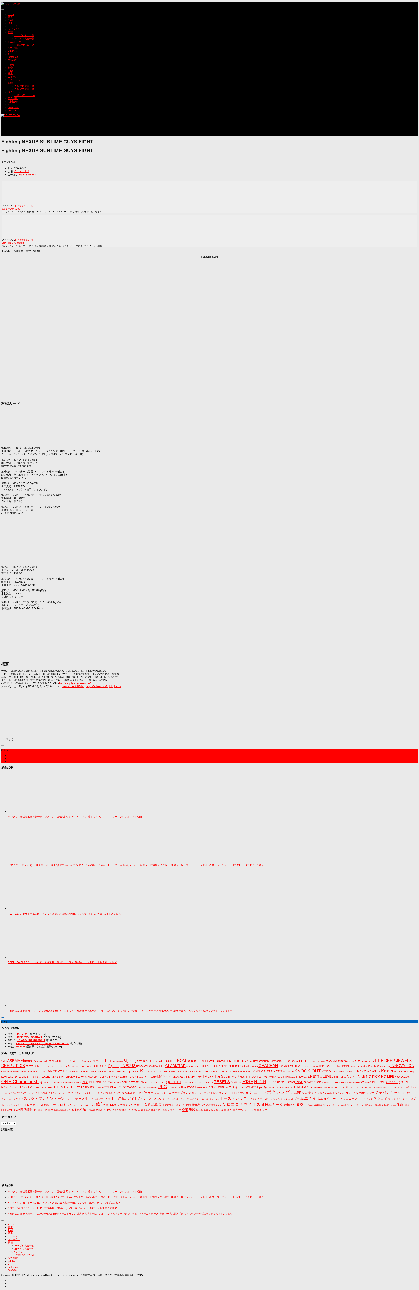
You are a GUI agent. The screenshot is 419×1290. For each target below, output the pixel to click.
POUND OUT (115, 1082)
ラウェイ (380, 1099)
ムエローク (350, 1098)
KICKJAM (228, 1072)
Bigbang (130, 1061)
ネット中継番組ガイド (121, 1098)
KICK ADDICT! (185, 1072)
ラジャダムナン (11, 1105)
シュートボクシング (269, 1092)
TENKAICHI (27, 1087)
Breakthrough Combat (266, 1060)
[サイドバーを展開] (2, 745)
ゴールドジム (233, 1093)
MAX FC (153, 1077)
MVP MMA (272, 1077)
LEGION (71, 1076)
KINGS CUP (288, 1072)
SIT (362, 1082)
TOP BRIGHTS (85, 1087)
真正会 (144, 1110)
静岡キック (260, 1110)
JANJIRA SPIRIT (74, 1072)
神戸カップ (175, 1110)
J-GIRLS (42, 1071)
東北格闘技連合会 (389, 1105)
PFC (85, 1082)
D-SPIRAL (350, 1061)
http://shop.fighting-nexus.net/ (75, 683)
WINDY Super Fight (258, 1087)
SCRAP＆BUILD (353, 1082)
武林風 (100, 1110)
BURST (283, 1061)
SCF (318, 1082)
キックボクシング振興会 (102, 1093)
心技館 (209, 1105)
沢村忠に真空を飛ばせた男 (119, 1110)
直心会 (137, 1110)
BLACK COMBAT (152, 1061)
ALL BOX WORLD (72, 1061)
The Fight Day (46, 1087)
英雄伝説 (199, 1110)
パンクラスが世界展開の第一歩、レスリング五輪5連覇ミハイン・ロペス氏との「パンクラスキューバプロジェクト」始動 (75, 816)
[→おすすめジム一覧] (24, 206)
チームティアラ (97, 1099)
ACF (44, 1060)
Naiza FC (280, 1077)
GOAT (245, 1066)
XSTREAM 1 (300, 1087)
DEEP (378, 1060)
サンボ (244, 1092)
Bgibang (119, 1061)
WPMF (287, 1087)
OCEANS (405, 1077)
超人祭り (215, 1110)
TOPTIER (99, 1087)
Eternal (71, 1066)
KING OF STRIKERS (267, 1071)
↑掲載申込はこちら (24, 44)
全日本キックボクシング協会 (124, 1104)
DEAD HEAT (366, 1061)
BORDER (191, 1061)
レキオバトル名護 (38, 1104)
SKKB (367, 1082)
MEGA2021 (178, 1077)
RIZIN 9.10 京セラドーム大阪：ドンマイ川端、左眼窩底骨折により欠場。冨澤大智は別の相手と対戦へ (64, 913)
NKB (361, 1076)
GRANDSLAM (286, 1066)
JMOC (135, 1071)
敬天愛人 (217, 1105)
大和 (188, 1105)
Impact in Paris (366, 1066)
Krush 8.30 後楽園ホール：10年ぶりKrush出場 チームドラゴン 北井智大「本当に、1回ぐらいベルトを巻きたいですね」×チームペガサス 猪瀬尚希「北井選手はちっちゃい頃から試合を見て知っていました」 (121, 1010)
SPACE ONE (378, 1082)
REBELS (222, 1081)
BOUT (200, 1060)
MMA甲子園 (196, 1076)
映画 (375, 1105)
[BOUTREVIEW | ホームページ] (10, 3)
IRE (22, 1071)
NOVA (397, 1077)
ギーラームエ (150, 1092)
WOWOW (280, 1087)
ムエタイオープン (329, 1098)
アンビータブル (83, 1093)
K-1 (143, 1070)
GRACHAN (268, 1065)
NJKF (351, 1076)
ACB (39, 1061)
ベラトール (199, 1099)
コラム (195, 1093)
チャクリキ (83, 1098)
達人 (229, 1110)
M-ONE (133, 1076)
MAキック (164, 1076)
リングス (22, 1105)
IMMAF (346, 1066)
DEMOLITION (41, 1066)
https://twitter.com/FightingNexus (103, 686)
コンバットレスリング (213, 1092)
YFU (311, 1087)
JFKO (86, 1071)
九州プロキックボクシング (84, 1105)
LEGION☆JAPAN (84, 1077)
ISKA (27, 1071)
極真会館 (79, 1110)
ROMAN (290, 1082)
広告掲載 (13, 47)
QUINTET (173, 1082)
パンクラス (150, 1098)
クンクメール (165, 1093)
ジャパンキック (388, 1092)
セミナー (69, 1099)
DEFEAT (29, 1066)
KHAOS (174, 1071)
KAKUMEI (163, 1072)
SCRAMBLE (326, 1082)
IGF (339, 1066)
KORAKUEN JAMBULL (343, 1072)
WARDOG (209, 1087)
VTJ (193, 1087)
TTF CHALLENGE (115, 1087)
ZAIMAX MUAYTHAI (332, 1087)
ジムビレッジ (15, 41)
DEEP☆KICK (13, 1065)
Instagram (13, 56)
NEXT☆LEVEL (322, 1076)
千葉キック (179, 1105)
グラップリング (181, 1092)
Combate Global (318, 1061)
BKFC (139, 1061)
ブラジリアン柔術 (186, 1099)
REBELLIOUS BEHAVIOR (202, 1082)
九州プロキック (61, 1104)
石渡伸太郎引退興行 (158, 1110)
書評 (379, 1105)
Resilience (236, 1082)
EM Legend (54, 1066)
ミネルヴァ (292, 1098)
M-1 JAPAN (112, 1077)
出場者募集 (152, 1104)
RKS (269, 1082)
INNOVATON (6, 1072)
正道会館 (91, 1110)
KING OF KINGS (245, 1072)
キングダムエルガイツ (127, 1092)
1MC (4, 1061)
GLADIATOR (175, 1066)
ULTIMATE (172, 1087)
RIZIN (260, 1081)
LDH (4, 1076)
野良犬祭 (238, 1110)
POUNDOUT (102, 1082)
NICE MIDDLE (340, 1077)
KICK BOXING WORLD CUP (208, 1071)
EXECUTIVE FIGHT (83, 1066)
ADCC (52, 1061)
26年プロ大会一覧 (24, 35)
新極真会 (290, 1104)
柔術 (400, 1104)
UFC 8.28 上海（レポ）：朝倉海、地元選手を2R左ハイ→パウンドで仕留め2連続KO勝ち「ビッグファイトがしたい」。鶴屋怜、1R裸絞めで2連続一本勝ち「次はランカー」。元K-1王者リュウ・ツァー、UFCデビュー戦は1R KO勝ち (136, 865)
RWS (299, 1082)
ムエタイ (308, 1098)
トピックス (14, 29)
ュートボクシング (365, 1099)
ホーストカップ (233, 1098)
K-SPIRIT (153, 1071)
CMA (296, 1061)
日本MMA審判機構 (314, 1105)
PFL (92, 1082)
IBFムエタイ (331, 1066)
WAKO (199, 1087)
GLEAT (206, 1066)
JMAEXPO (95, 1071)
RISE (247, 1081)
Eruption (63, 1066)
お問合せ (13, 51)
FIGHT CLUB (100, 1066)
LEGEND (12, 1076)
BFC (114, 1061)
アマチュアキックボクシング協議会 (32, 1093)
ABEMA (13, 1060)
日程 (10, 32)
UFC (162, 1086)
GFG (162, 1066)
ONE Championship (21, 1081)
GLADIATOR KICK (193, 1066)
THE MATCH (63, 1087)
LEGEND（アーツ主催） (29, 1077)
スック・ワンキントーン (44, 1099)
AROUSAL (87, 1061)
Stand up (393, 1082)
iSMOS (33, 1072)
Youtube (12, 59)
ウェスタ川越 (21, 171)
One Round (47, 1082)
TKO (74, 1087)
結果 (10, 23)
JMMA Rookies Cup (121, 1072)
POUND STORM (130, 1082)
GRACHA (254, 1066)
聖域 (192, 1110)
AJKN (58, 1061)
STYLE (15, 1087)
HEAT (298, 1066)
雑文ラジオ (248, 1110)
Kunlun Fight (408, 1071)
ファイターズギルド (170, 1099)
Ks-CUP (397, 1072)
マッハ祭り (265, 1099)
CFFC (291, 1061)
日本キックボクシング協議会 (334, 1105)
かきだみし (369, 1087)
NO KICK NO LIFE (380, 1076)
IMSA (376, 1066)
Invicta (15, 1071)
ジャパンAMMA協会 (324, 1093)
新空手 (301, 1104)
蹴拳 (223, 1110)
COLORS (305, 1060)
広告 (203, 1105)
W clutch (242, 1087)
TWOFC (131, 1087)
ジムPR (295, 1092)
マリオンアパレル (277, 1099)
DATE (357, 1061)
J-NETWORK (57, 1071)
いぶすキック (356, 1087)
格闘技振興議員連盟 (62, 1110)
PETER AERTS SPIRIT (72, 1082)
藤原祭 (207, 1110)
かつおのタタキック (382, 1087)
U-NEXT (141, 1087)
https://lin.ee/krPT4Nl (73, 686)
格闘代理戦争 (26, 1110)
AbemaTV (28, 1060)
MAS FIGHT (144, 1077)
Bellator (105, 1060)
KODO (326, 1071)
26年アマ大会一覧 (24, 38)
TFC (38, 1087)
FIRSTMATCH (142, 1066)
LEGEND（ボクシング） (53, 1077)
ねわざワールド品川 (401, 1087)
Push (10, 20)
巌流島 (195, 1104)
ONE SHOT (57, 1082)
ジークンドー (409, 1093)
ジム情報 (307, 1092)
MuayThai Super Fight (221, 1076)
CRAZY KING (331, 1061)
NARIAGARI (291, 1077)
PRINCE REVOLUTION (155, 1082)
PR (142, 1082)
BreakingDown (244, 1061)
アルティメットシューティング (62, 1093)
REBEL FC (187, 1082)
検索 (10, 17)
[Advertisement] (60, 128)
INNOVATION (402, 1065)
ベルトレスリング (212, 1099)
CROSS (342, 1061)
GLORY (215, 1066)
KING (235, 1072)
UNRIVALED (184, 1087)
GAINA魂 (154, 1066)
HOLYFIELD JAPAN (311, 1066)
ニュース (13, 26)
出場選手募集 (168, 1105)
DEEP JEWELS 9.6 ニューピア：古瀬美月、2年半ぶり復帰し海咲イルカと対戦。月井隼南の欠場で (62, 962)
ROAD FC (278, 1082)
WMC (272, 1087)
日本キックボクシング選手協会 (359, 1105)
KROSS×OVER (367, 1071)
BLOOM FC (169, 1061)
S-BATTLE (310, 1082)
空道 (185, 1110)
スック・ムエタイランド (12, 1099)
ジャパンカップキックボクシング (354, 1092)
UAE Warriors (151, 1087)
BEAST (96, 1061)
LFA (104, 1076)
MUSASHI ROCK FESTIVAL (253, 1077)
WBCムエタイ (228, 1087)
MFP (185, 1077)
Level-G (97, 1077)
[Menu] (2, 9)
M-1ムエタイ (123, 1077)
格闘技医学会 (45, 1110)
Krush (387, 1070)
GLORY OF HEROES (231, 1066)
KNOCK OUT (307, 1070)
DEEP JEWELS (398, 1060)
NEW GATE (304, 1076)
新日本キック (272, 1105)
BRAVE (210, 1060)
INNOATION (385, 1066)
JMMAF (106, 1071)
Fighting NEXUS (28, 174)
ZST (346, 1087)
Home (11, 14)
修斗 (100, 1104)
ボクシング (253, 1099)
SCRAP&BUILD (339, 1082)
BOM (181, 1060)
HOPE (322, 1066)
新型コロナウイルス (242, 1104)
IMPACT (353, 1066)
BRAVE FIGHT (226, 1060)
